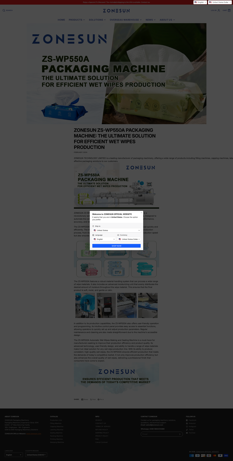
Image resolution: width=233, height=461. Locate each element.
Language (99, 235)
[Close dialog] (141, 212)
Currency (123, 235)
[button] (200, 2)
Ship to (97, 226)
